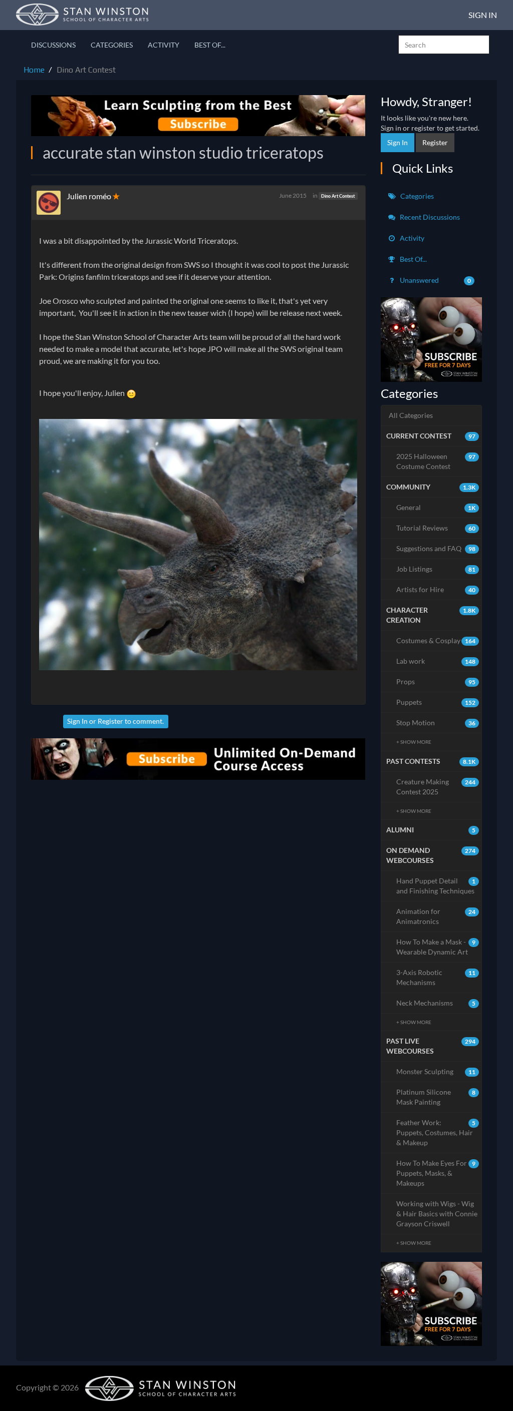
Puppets (436, 702)
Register (110, 721)
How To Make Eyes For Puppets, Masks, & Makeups (436, 1173)
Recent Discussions (429, 217)
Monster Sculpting (436, 1071)
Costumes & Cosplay (436, 640)
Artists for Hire (436, 589)
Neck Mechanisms (436, 1003)
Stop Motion (436, 722)
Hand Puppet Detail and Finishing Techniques (436, 885)
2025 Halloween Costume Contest (436, 461)
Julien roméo (90, 196)
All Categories (411, 415)
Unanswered (434, 280)
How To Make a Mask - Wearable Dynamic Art (436, 946)
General (436, 507)
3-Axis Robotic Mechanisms (436, 977)
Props (436, 681)
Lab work (436, 661)
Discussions (53, 45)
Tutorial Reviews (436, 528)
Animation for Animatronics (436, 916)
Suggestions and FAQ (436, 548)
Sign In (482, 15)
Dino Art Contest (338, 196)
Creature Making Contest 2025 (436, 786)
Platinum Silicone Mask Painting (436, 1097)
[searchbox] (443, 44)
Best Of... (209, 45)
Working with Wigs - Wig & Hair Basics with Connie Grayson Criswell (436, 1213)
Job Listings (436, 569)
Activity (163, 45)
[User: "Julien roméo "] (52, 203)
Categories (112, 45)
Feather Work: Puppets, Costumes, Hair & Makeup (436, 1132)
